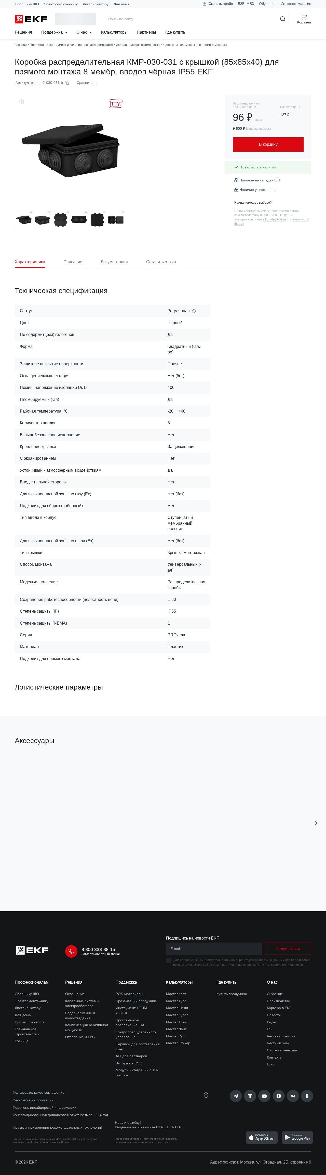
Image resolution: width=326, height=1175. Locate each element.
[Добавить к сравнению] (89, 878)
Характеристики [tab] (30, 262)
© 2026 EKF (26, 1162)
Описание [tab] (72, 262)
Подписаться (287, 948)
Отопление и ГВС (80, 1037)
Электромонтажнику (61, 4)
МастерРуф (176, 1036)
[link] (236, 1096)
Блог (271, 1064)
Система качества (282, 1050)
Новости (274, 1015)
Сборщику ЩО (27, 4)
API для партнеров (131, 1056)
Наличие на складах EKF (260, 180)
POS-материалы (129, 994)
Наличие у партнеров (257, 190)
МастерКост (176, 994)
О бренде (275, 994)
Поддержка (52, 32)
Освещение (75, 994)
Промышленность (30, 1022)
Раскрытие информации (33, 1100)
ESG (270, 1029)
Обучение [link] (267, 4)
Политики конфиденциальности (279, 965)
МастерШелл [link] (177, 1008)
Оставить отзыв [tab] (161, 262)
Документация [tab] (114, 262)
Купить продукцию (231, 994)
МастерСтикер (178, 1043)
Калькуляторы (114, 32)
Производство (278, 1001)
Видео (272, 1022)
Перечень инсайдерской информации (44, 1107)
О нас (82, 32)
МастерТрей (176, 1022)
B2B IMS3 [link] (246, 4)
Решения (23, 32)
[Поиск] (283, 19)
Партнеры (146, 32)
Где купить (175, 32)
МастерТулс (176, 1001)
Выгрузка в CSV (129, 1063)
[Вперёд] (316, 823)
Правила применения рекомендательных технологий (57, 1127)
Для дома (122, 4)
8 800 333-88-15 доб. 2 (276, 215)
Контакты (274, 1057)
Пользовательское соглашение (38, 1092)
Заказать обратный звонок (101, 954)
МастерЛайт (176, 1029)
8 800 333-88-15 (98, 949)
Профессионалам (32, 982)
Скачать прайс (220, 4)
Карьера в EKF (279, 1008)
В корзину (44, 878)
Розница (22, 1041)
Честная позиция (281, 1036)
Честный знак (278, 1043)
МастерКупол (177, 1015)
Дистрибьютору (95, 4)
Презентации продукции (136, 1001)
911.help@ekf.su (274, 219)
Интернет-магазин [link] (296, 4)
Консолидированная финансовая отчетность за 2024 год (60, 1115)
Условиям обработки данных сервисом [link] (36, 1142)
